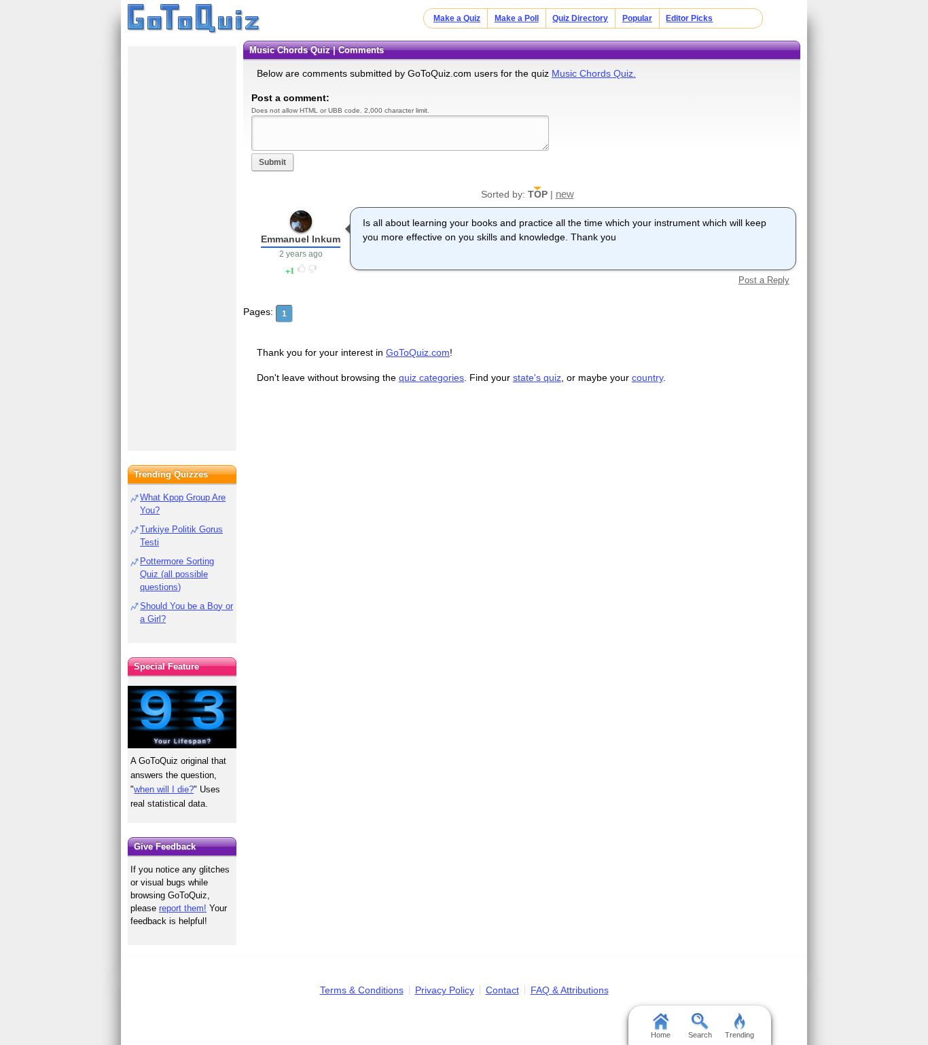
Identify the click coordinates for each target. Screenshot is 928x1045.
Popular (637, 18)
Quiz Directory (580, 18)
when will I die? (164, 789)
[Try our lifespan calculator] (182, 717)
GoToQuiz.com (418, 352)
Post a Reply (763, 280)
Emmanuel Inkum (300, 239)
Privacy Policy (444, 990)
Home (661, 1035)
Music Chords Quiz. (594, 73)
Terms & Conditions (362, 990)
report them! (183, 908)
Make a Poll (517, 18)
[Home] (194, 19)
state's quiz (537, 377)
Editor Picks (689, 18)
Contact (502, 990)
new (565, 194)
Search (700, 1035)
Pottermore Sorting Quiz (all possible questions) (177, 574)
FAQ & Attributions (570, 990)
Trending (739, 1035)
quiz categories (431, 377)
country (647, 377)
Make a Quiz (456, 18)
